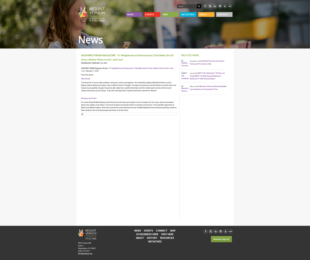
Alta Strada (85, 79)
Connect (161, 230)
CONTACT (222, 14)
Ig (220, 6)
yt (225, 6)
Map (165, 14)
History (152, 238)
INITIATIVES (187, 14)
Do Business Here (147, 234)
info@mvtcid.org (85, 254)
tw (210, 6)
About (203, 14)
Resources (167, 238)
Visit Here (167, 234)
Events (149, 14)
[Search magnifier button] (199, 6)
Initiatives (155, 241)
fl (230, 6)
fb (205, 6)
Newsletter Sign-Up (221, 239)
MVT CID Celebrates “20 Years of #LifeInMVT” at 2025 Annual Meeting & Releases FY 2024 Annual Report (207, 76)
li (215, 6)
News (130, 14)
